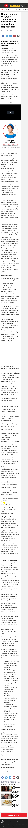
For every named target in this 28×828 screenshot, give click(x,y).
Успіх (7, 773)
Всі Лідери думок (23, 821)
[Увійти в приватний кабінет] (22, 5)
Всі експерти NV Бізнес (21, 824)
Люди (20, 9)
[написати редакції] (14, 36)
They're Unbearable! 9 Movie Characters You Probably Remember (16, 789)
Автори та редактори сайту (7, 826)
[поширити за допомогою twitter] (7, 36)
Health (15, 9)
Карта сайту (6, 821)
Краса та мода (9, 9)
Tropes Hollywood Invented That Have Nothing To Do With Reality (15, 803)
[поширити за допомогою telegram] (10, 36)
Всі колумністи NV (14, 821)
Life (2, 9)
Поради (3, 773)
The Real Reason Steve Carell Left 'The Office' (15, 796)
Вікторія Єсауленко (9, 771)
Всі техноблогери (5, 824)
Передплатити (15, 5)
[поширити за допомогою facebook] (3, 36)
